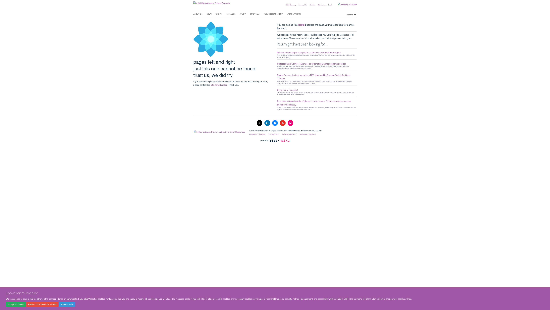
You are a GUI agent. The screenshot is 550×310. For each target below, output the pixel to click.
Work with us (294, 13)
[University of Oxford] (345, 4)
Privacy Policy (274, 134)
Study (243, 13)
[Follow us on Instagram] (290, 123)
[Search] (355, 14)
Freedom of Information (257, 134)
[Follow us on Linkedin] (267, 123)
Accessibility (303, 5)
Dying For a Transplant (287, 89)
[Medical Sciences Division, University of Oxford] (219, 131)
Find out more (67, 304)
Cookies (313, 5)
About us (197, 13)
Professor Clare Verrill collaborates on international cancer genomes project (311, 63)
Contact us (322, 5)
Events (219, 13)
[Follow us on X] (260, 123)
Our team (254, 13)
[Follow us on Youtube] (283, 123)
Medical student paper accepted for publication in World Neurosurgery (309, 52)
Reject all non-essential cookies (42, 304)
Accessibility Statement (308, 134)
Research (230, 13)
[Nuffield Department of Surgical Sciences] (211, 2)
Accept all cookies (16, 304)
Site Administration (219, 84)
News (209, 13)
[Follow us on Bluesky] (275, 123)
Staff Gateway (291, 5)
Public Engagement (273, 13)
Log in (330, 5)
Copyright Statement (289, 134)
